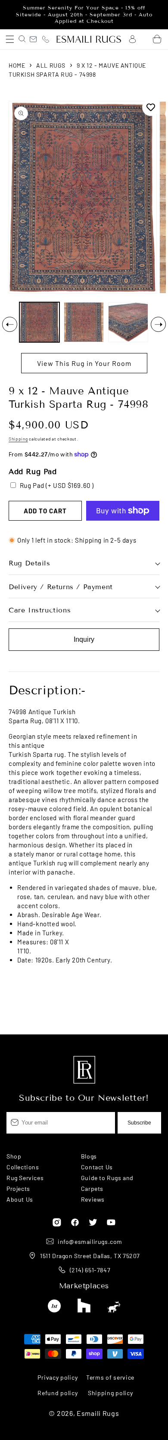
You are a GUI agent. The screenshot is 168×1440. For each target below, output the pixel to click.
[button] (9, 39)
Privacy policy (57, 1377)
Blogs (89, 1156)
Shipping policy (110, 1392)
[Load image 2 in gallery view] (84, 322)
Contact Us (97, 1167)
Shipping (18, 438)
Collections (22, 1167)
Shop (13, 1156)
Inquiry (84, 639)
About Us (19, 1199)
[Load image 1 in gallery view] (39, 322)
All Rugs (50, 65)
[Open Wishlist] (144, 39)
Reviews (93, 1199)
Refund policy (57, 1392)
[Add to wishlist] (150, 107)
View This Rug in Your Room (84, 363)
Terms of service (110, 1377)
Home (17, 65)
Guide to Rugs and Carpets (107, 1183)
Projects (18, 1188)
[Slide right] (158, 324)
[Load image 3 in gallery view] (128, 322)
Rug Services (25, 1177)
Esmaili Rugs (98, 1413)
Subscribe (139, 1123)
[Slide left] (9, 324)
